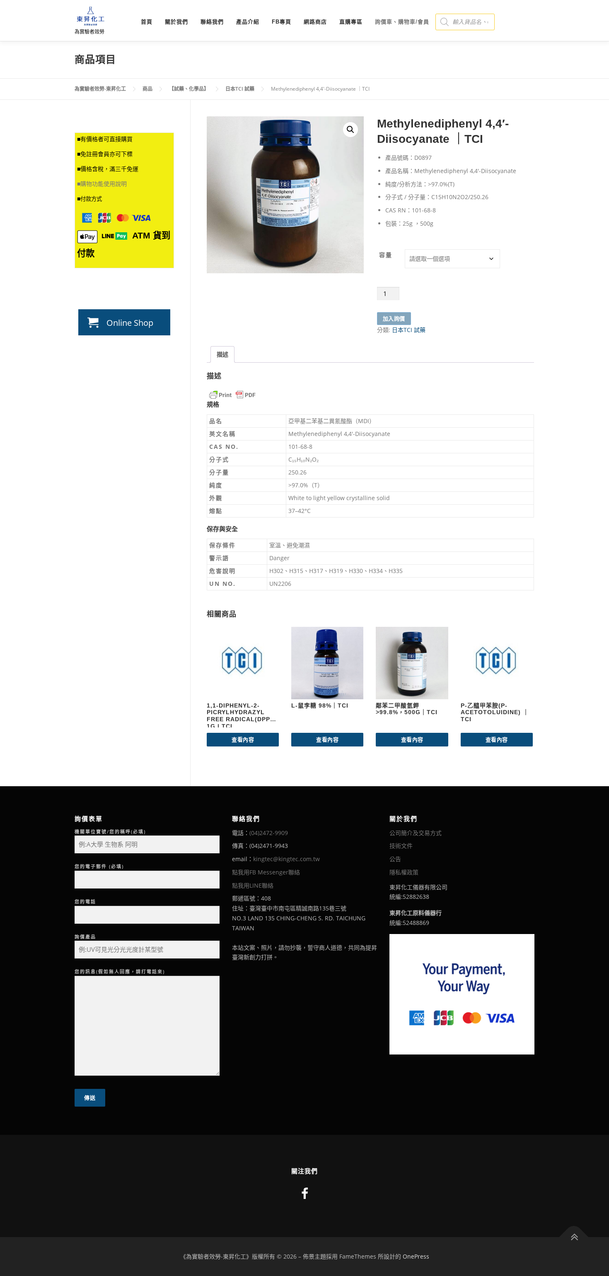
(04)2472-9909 (268, 833)
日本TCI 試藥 (408, 330)
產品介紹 (247, 22)
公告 (395, 859)
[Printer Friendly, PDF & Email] (232, 395)
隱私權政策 (403, 872)
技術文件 (401, 846)
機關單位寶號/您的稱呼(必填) (110, 831)
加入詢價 (394, 318)
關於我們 (176, 22)
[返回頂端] (574, 1237)
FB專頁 (281, 22)
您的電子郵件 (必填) (99, 866)
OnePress (416, 1256)
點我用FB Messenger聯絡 (266, 872)
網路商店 (315, 22)
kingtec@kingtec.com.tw (286, 859)
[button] (350, 129)
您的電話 (85, 901)
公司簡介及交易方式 (415, 833)
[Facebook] (304, 1193)
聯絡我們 (212, 22)
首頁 (146, 22)
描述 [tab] (222, 354)
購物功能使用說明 (103, 184)
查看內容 (243, 739)
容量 (385, 255)
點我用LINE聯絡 (252, 885)
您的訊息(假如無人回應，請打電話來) (120, 971)
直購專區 (350, 22)
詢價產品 (85, 937)
